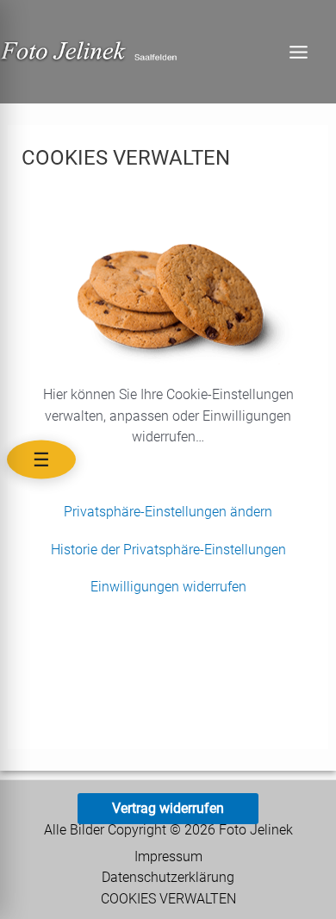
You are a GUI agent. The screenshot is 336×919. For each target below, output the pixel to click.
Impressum (168, 857)
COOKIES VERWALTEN (168, 899)
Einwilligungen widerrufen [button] (168, 586)
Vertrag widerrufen (168, 808)
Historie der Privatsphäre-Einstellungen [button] (168, 549)
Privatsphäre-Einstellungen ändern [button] (168, 511)
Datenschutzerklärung (168, 877)
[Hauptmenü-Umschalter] (298, 51)
